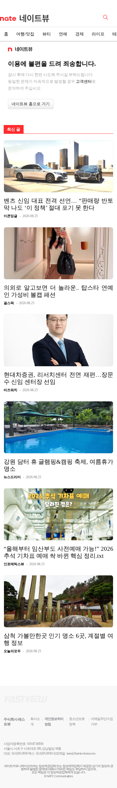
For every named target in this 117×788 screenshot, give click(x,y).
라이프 (98, 34)
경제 (79, 34)
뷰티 (46, 34)
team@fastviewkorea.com (81, 753)
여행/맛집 (25, 34)
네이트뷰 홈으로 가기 (31, 104)
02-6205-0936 (20, 753)
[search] (106, 17)
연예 (63, 34)
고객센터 (84, 81)
